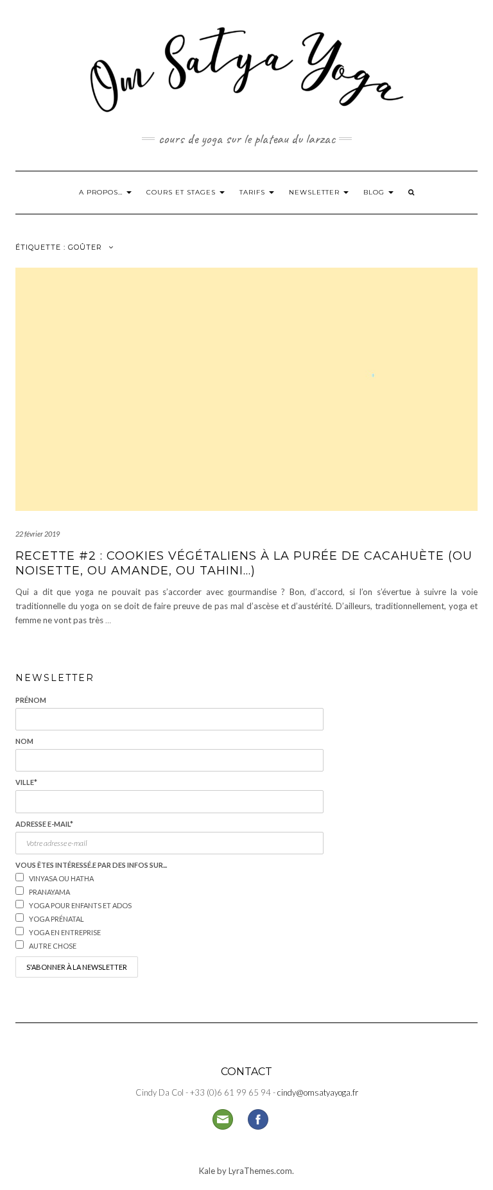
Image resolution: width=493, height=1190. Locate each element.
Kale (207, 1171)
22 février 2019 (37, 534)
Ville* (26, 782)
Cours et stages (182, 192)
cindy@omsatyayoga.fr (317, 1092)
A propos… (102, 192)
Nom (24, 741)
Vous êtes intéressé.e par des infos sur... (91, 865)
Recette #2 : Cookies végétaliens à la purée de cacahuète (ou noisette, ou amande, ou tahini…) (243, 563)
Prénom (30, 700)
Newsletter (315, 192)
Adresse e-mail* (44, 824)
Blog (375, 192)
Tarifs (253, 192)
